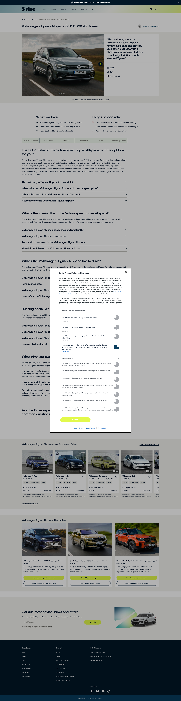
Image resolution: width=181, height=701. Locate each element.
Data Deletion (78, 428)
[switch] (116, 317)
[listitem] (90, 310)
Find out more (105, 2)
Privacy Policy (102, 428)
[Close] (127, 273)
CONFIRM (75, 420)
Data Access (90, 428)
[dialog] (90, 350)
